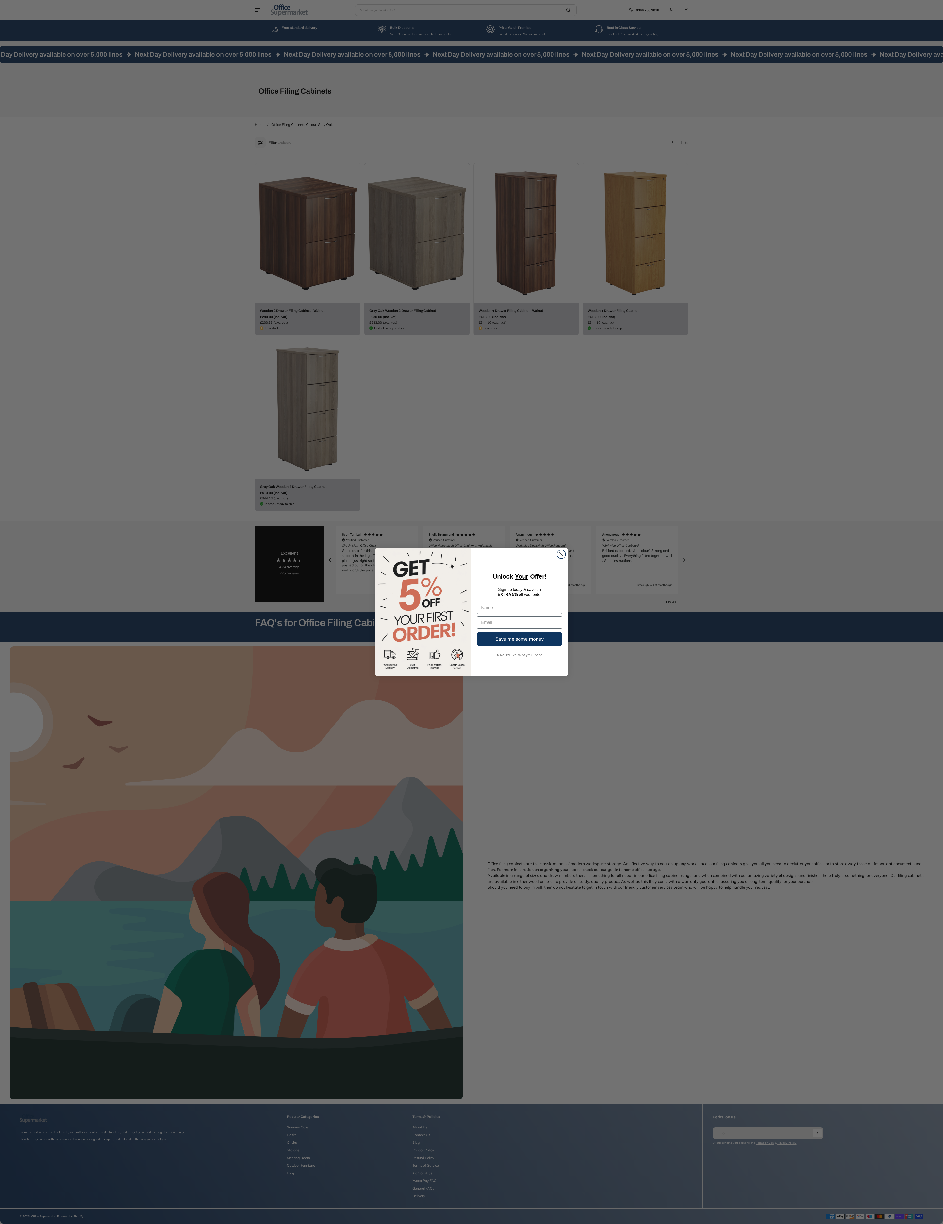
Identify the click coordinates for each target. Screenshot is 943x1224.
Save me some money (519, 639)
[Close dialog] (561, 554)
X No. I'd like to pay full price (519, 655)
